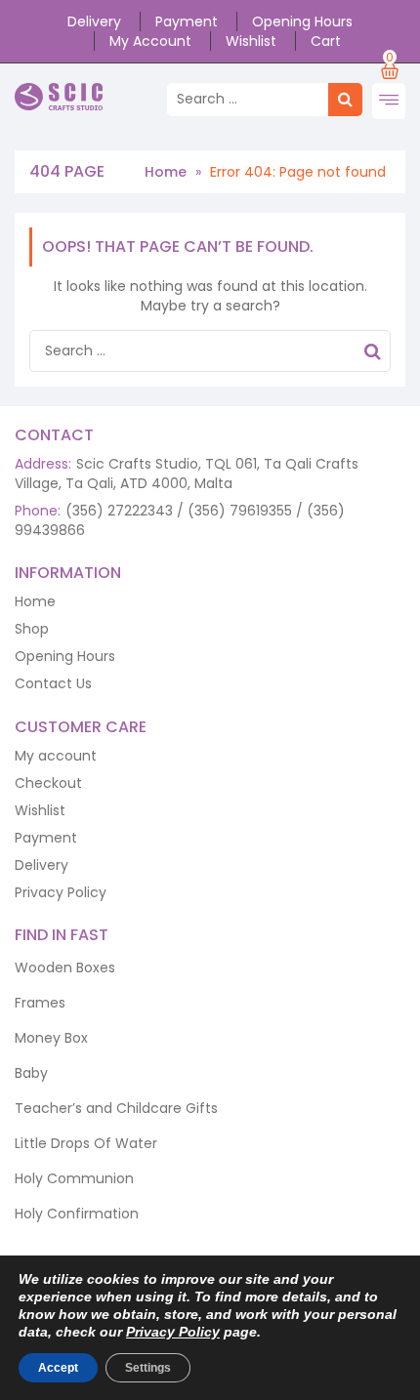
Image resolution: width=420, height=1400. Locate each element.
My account (150, 41)
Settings (148, 1368)
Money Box (51, 1038)
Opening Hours (302, 21)
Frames (40, 1002)
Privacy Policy (60, 892)
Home (166, 172)
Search (372, 354)
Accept (58, 1368)
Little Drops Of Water (86, 1143)
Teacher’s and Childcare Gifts (116, 1108)
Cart (326, 41)
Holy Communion (74, 1178)
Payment (186, 21)
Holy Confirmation (77, 1213)
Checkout (48, 783)
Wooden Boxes (65, 967)
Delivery (94, 21)
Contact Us (53, 683)
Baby (31, 1073)
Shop (32, 628)
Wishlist (251, 41)
